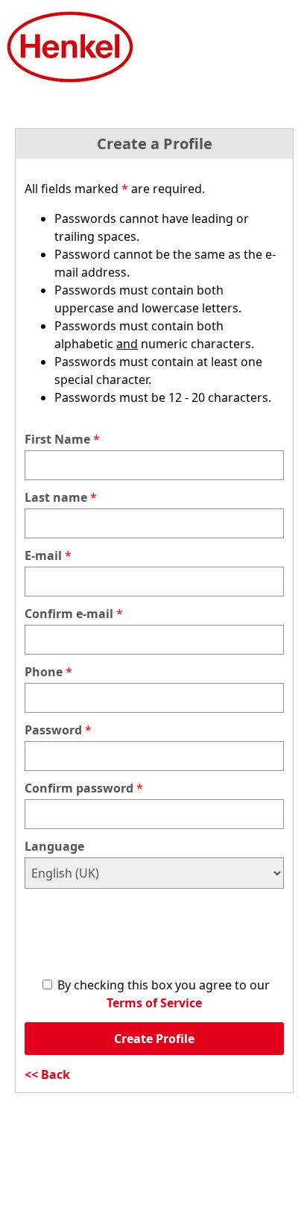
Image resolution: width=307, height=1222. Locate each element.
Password (53, 730)
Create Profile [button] (154, 1038)
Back (55, 1074)
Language (54, 846)
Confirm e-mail (69, 613)
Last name (56, 497)
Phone (44, 672)
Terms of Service (154, 1003)
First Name (57, 439)
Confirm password (79, 788)
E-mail (43, 555)
